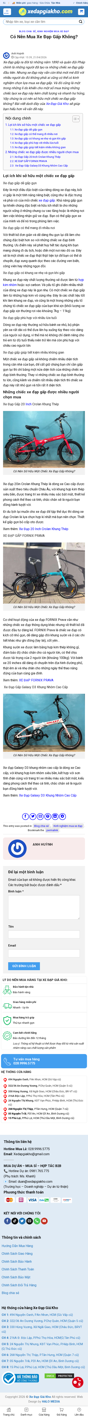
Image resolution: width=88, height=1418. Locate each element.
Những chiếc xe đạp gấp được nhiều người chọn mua (43, 152)
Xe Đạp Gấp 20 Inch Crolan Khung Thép (38, 156)
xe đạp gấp (47, 200)
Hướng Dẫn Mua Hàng (17, 1246)
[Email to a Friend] (40, 816)
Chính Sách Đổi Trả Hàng (19, 1285)
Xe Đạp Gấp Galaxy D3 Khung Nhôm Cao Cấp (42, 165)
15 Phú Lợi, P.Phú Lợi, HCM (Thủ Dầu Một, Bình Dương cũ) (43, 1367)
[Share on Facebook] (25, 816)
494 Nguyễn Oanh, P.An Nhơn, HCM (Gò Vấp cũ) (37, 1315)
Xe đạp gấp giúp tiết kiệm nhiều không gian (40, 147)
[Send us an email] (29, 1221)
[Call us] (37, 1221)
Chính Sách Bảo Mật (16, 1277)
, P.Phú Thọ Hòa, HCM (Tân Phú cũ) (36, 1095)
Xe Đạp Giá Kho (40, 1397)
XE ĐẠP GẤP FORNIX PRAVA (31, 161)
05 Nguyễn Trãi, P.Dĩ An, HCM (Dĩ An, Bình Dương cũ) (40, 1361)
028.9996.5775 (24, 1063)
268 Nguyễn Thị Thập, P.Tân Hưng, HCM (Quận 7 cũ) (40, 1355)
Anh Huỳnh (17, 53)
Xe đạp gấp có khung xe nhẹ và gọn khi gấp (40, 138)
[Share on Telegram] (62, 816)
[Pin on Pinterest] (47, 816)
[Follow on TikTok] (14, 1221)
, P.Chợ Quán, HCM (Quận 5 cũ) (40, 1085)
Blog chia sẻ (27, 31)
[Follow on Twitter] (22, 1221)
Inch (29, 404)
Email (12, 945)
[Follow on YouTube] (44, 1221)
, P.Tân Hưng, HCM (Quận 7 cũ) (38, 1108)
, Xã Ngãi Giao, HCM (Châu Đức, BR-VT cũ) (42, 1091)
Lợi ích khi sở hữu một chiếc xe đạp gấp (34, 125)
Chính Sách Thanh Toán (18, 1269)
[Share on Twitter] (32, 816)
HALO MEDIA (51, 1401)
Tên (11, 926)
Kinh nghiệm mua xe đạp (53, 31)
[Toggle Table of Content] (74, 118)
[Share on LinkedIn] (55, 816)
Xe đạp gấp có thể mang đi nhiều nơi (36, 134)
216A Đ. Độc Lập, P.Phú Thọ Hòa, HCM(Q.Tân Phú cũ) (41, 1338)
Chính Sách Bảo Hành (17, 1261)
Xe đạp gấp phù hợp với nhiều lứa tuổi (37, 142)
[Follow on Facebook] (7, 1221)
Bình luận (16, 891)
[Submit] (80, 21)
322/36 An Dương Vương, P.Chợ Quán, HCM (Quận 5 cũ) (42, 1321)
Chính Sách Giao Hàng (17, 1254)
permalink (52, 830)
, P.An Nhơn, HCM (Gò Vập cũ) (34, 1079)
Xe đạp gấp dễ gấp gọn (28, 129)
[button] (7, 11)
